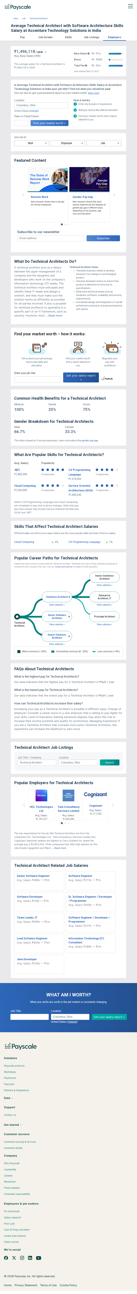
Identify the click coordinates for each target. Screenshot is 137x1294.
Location (64, 757)
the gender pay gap (88, 440)
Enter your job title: (25, 373)
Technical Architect (39, 18)
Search (109, 762)
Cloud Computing (25, 485)
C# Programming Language (84, 542)
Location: (19, 100)
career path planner (64, 567)
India (15, 18)
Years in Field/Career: (26, 116)
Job (23, 18)
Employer (66, 143)
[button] (22, 37)
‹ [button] (23, 194)
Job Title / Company (29, 757)
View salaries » (57, 604)
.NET (17, 470)
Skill (30, 143)
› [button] (114, 194)
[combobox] (41, 105)
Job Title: (15, 1011)
